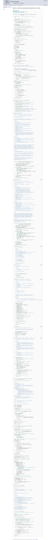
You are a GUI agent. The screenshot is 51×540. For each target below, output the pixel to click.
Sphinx (36, 539)
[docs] (41, 179)
